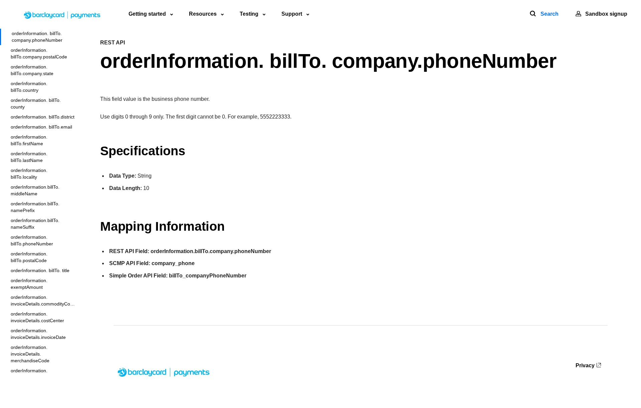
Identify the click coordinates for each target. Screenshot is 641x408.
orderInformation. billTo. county (36, 103)
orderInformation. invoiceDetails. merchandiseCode (30, 354)
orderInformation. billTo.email (41, 127)
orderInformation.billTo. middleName (35, 190)
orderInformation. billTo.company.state (32, 70)
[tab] (151, 14)
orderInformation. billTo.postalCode (29, 257)
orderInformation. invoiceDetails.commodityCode (43, 300)
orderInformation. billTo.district (42, 117)
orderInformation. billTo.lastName (29, 157)
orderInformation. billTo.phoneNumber (32, 240)
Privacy (585, 365)
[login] (578, 14)
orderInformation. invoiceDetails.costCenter (37, 317)
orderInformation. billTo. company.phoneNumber (37, 37)
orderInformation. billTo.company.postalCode (39, 53)
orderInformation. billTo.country (29, 87)
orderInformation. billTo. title (40, 270)
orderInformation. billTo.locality (29, 174)
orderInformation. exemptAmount (29, 284)
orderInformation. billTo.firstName (29, 140)
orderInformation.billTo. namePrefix (35, 207)
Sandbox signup (606, 14)
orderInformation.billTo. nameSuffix (35, 224)
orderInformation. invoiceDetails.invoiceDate (38, 334)
